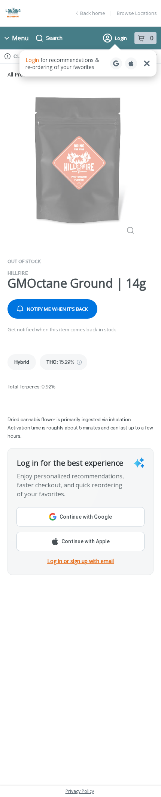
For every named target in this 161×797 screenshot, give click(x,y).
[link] (21, 362)
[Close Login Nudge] (147, 63)
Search (54, 37)
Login (121, 38)
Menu (20, 38)
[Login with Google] (116, 63)
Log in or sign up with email (80, 561)
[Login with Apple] (131, 63)
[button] (88, 63)
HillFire (17, 273)
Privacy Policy (80, 791)
